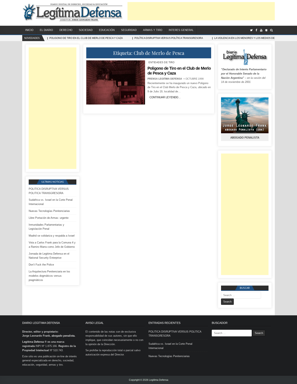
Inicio (29, 30)
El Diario (46, 30)
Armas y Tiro (152, 30)
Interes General (181, 30)
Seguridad (129, 30)
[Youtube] (261, 30)
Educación (107, 30)
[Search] (271, 30)
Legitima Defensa (33, 341)
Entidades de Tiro (161, 62)
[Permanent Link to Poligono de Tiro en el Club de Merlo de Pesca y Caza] (115, 82)
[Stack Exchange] (266, 30)
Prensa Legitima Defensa (164, 79)
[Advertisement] (201, 11)
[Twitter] (251, 30)
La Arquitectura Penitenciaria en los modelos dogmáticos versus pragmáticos (49, 276)
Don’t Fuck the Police (41, 264)
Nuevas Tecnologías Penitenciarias (49, 210)
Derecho (65, 30)
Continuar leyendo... (165, 97)
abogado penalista (63, 335)
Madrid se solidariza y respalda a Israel (52, 235)
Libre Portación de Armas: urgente (48, 217)
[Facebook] (256, 30)
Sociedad (86, 30)
